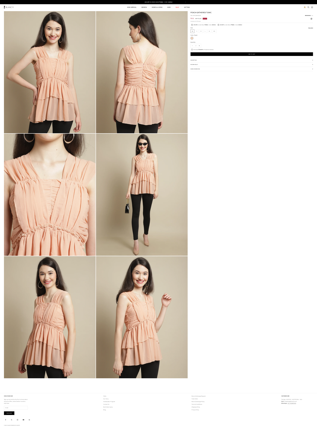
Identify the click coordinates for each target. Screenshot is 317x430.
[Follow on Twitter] (11, 420)
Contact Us (106, 404)
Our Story (105, 399)
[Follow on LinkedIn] (29, 420)
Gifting (187, 7)
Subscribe (9, 413)
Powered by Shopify (15, 425)
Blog (104, 410)
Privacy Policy (195, 410)
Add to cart (251, 54)
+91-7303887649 (292, 403)
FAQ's (104, 396)
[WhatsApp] (311, 18)
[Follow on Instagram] (17, 420)
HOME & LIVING (157, 7)
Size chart (310, 28)
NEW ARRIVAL (132, 7)
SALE (177, 7)
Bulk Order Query (108, 407)
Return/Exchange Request (199, 396)
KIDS (169, 7)
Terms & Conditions (197, 404)
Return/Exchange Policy (198, 401)
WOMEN (144, 7)
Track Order (195, 399)
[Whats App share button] (311, 18)
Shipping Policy (196, 407)
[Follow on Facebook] (5, 420)
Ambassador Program (109, 401)
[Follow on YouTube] (23, 420)
